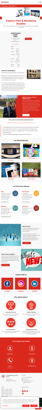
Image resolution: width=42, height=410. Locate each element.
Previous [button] (1, 18)
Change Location (9, 379)
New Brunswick (10, 122)
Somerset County (31, 122)
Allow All (34, 405)
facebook (7, 291)
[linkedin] (25, 391)
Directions (28, 38)
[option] (21, 18)
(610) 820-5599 (15, 44)
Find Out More (26, 242)
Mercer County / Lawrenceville (20, 122)
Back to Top (39, 408)
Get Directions (32, 366)
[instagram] (27, 391)
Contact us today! (16, 90)
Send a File (10, 354)
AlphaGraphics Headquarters (11, 380)
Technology (25, 206)
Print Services (25, 191)
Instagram (21, 291)
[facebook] (23, 391)
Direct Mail (11, 179)
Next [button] (41, 18)
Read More (26, 115)
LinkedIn (34, 291)
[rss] (23, 393)
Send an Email (25, 379)
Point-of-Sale (31, 158)
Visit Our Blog (5, 265)
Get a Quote (32, 354)
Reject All (25, 405)
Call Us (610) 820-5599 (27, 377)
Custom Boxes (31, 179)
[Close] (37, 398)
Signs (2, 191)
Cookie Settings (5, 405)
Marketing (3, 206)
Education (10, 160)
